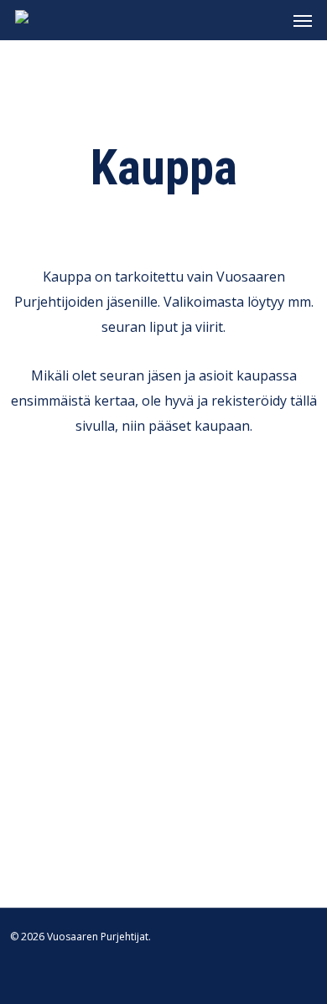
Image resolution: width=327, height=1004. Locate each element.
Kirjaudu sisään (163, 743)
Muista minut (73, 670)
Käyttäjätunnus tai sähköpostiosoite (162, 528)
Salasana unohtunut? (164, 786)
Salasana (76, 595)
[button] (302, 20)
